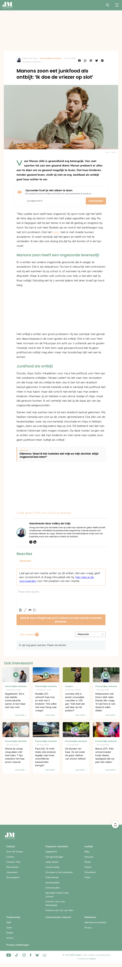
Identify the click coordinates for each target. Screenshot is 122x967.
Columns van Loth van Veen (59, 910)
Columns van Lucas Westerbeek (55, 903)
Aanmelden (95, 201)
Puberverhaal (51, 877)
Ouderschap (13, 917)
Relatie (9, 932)
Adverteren (11, 872)
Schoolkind (90, 872)
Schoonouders (52, 887)
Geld (8, 922)
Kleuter (88, 867)
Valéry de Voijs (29, 58)
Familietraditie (52, 882)
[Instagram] (30, 542)
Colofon (10, 856)
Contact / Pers (13, 861)
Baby (87, 851)
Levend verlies (52, 867)
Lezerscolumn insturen (58, 917)
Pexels (114, 152)
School (9, 937)
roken (56, 232)
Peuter (88, 861)
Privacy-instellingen (17, 944)
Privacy (88, 927)
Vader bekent (51, 861)
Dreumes (89, 856)
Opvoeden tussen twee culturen (56, 894)
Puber (87, 877)
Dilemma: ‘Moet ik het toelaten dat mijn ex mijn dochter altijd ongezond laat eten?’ (59, 455)
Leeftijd (89, 846)
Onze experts (13, 877)
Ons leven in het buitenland (58, 872)
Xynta (93, 958)
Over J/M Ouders (14, 851)
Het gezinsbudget (54, 856)
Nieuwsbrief (12, 867)
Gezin (9, 927)
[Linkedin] (34, 542)
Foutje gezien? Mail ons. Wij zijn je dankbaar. (44, 513)
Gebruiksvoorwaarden (95, 922)
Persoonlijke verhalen (50, 58)
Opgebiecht (51, 851)
